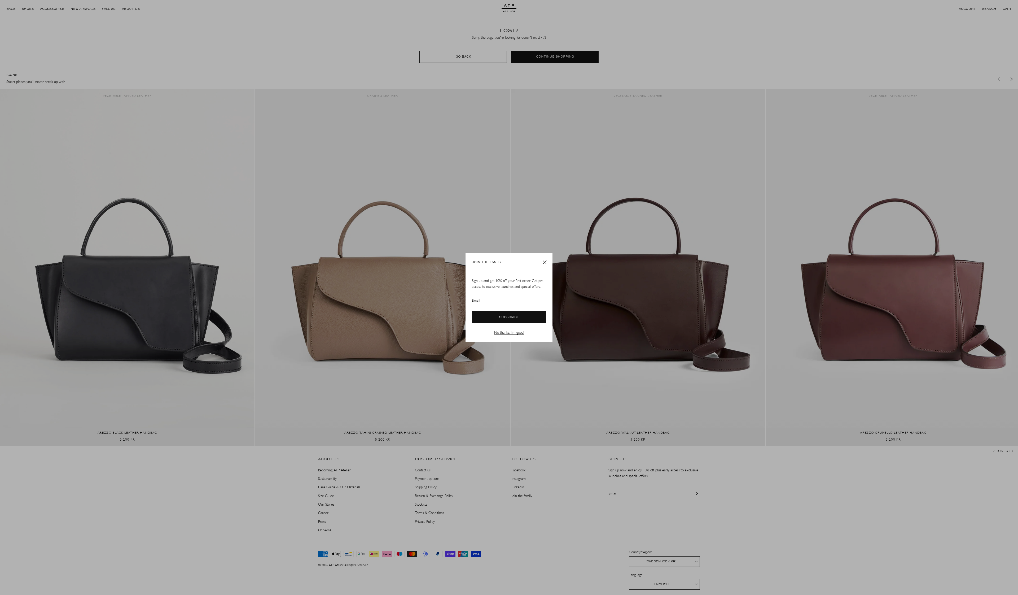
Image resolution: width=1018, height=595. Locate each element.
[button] (544, 262)
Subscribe (509, 317)
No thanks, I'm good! (509, 332)
